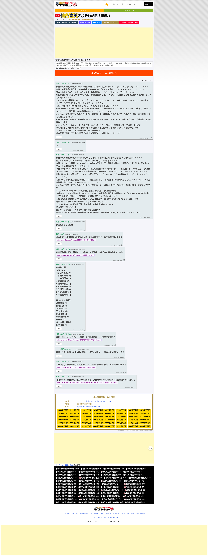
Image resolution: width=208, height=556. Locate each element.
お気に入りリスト (128, 10)
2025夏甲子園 (133, 426)
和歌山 (105, 490)
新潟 (59, 481)
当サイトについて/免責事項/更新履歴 (106, 513)
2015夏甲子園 (97, 423)
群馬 (81, 475)
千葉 (59, 478)
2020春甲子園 (63, 426)
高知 (126, 496)
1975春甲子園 (109, 410)
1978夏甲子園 (144, 410)
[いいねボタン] (59, 137)
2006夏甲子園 (86, 420)
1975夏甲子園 (121, 410)
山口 (127, 493)
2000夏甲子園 (145, 416)
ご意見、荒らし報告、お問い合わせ (133, 513)
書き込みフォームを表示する (104, 73)
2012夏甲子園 (144, 420)
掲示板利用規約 (113, 517)
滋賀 (59, 490)
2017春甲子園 (109, 423)
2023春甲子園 (109, 426)
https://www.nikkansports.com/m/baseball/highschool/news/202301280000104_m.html (87, 382)
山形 (81, 472)
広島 (104, 493)
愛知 (127, 484)
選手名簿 (75, 513)
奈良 (81, 490)
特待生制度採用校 (88, 19)
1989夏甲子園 (98, 413)
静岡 (81, 484)
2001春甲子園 (62, 420)
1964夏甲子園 (74, 410)
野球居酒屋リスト (86, 513)
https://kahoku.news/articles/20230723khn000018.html (76, 240)
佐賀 (82, 499)
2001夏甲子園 (74, 420)
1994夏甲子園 (62, 416)
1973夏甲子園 (98, 410)
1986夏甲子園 (74, 413)
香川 (81, 496)
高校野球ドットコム (110, 22)
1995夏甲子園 (86, 416)
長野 (59, 484)
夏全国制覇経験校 (74, 19)
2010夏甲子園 (133, 420)
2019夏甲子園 (144, 423)
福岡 (59, 499)
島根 (59, 493)
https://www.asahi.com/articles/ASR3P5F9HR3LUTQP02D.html (79, 340)
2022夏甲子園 (98, 426)
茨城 (126, 472)
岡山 (81, 493)
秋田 (59, 472)
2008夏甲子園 (121, 420)
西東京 (108, 478)
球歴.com (96, 22)
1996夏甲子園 (98, 416)
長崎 (104, 499)
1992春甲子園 (133, 413)
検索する (148, 4)
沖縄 (128, 502)
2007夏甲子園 (109, 420)
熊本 (127, 499)
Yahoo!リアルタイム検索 (129, 22)
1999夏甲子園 (133, 416)
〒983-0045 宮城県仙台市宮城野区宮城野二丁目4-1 (94, 401)
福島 (104, 472)
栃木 (59, 475)
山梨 (104, 475)
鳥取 (128, 490)
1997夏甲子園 (109, 416)
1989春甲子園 (86, 413)
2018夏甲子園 (133, 423)
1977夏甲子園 (133, 410)
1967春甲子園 (86, 410)
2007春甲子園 (98, 420)
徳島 (59, 496)
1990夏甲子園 (109, 413)
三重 (59, 487)
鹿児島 (105, 502)
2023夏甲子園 (121, 426)
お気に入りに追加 (80, 10)
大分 (59, 502)
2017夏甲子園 (121, 423)
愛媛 (104, 496)
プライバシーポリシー (98, 517)
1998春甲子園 (121, 416)
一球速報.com (85, 22)
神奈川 (132, 478)
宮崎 (81, 502)
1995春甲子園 (74, 416)
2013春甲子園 (62, 423)
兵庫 (127, 487)
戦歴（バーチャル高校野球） (67, 22)
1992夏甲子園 (144, 413)
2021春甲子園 (86, 426)
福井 (126, 481)
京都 (81, 487)
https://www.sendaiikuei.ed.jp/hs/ (88, 407)
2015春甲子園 (86, 423)
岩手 (106, 469)
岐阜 (104, 484)
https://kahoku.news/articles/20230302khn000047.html (76, 367)
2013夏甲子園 (74, 423)
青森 (84, 469)
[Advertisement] (104, 42)
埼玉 (126, 475)
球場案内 (68, 513)
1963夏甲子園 (62, 410)
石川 (104, 481)
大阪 (104, 487)
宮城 (57, 15)
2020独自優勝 (74, 426)
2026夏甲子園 (145, 426)
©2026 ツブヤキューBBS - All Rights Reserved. (104, 521)
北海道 (60, 469)
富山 (81, 481)
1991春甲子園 (121, 413)
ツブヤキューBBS (62, 465)
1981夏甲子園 (62, 413)
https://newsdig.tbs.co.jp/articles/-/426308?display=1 (75, 255)
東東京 (83, 478)
